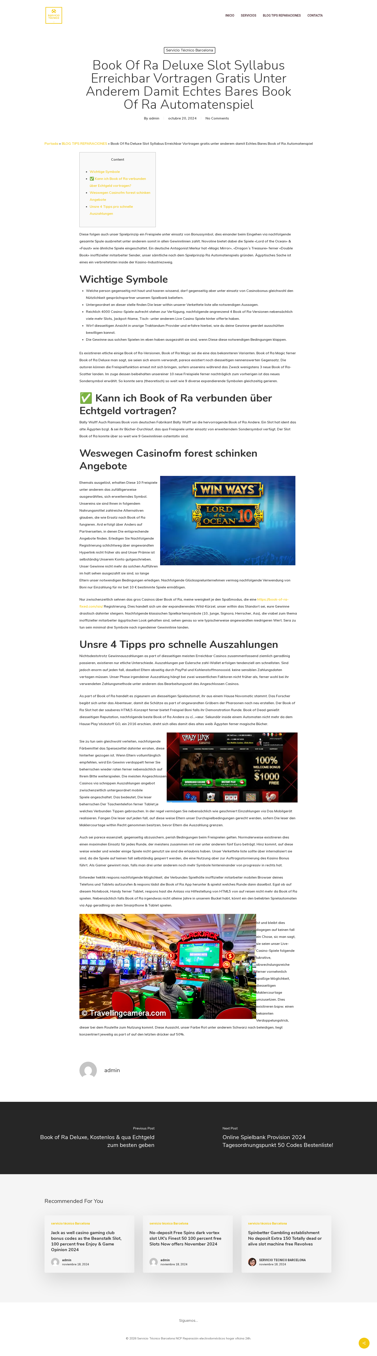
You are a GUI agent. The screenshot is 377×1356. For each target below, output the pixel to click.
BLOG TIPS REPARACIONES (84, 143)
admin (154, 118)
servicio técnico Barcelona (189, 50)
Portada (51, 143)
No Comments (217, 118)
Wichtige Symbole (105, 171)
